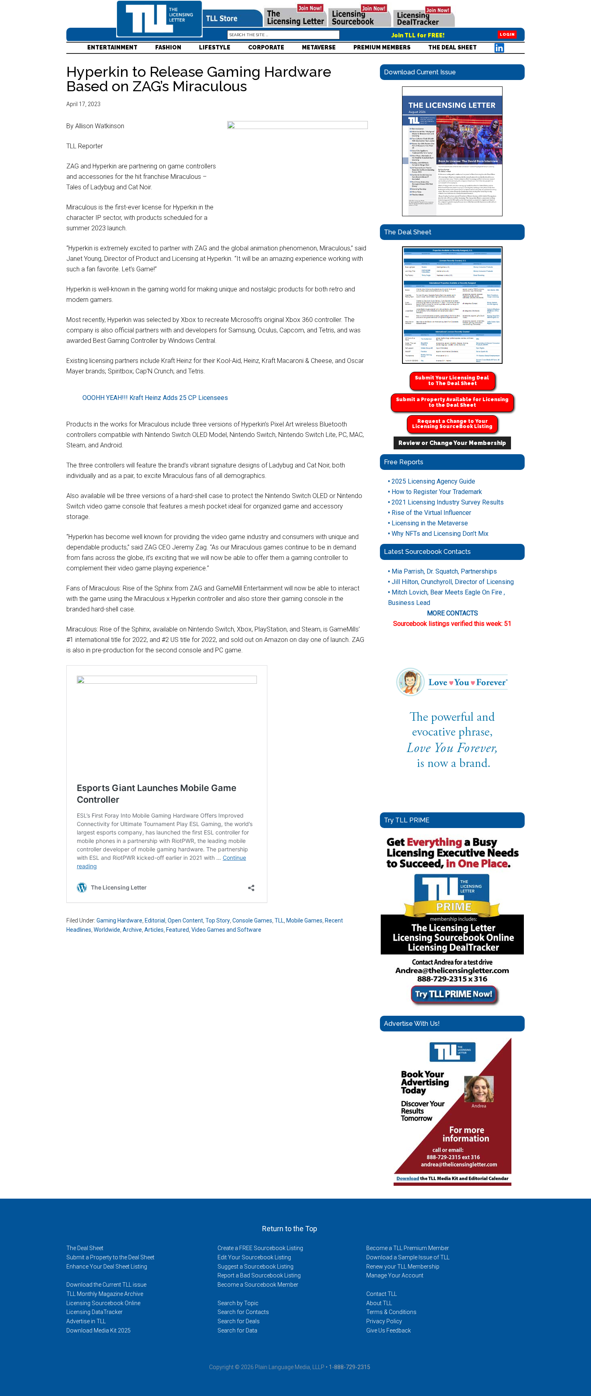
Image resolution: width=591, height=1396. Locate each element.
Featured (177, 930)
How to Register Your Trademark (435, 492)
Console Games (252, 920)
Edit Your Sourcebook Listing (254, 1257)
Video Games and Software (226, 930)
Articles (154, 930)
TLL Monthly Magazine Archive (104, 1294)
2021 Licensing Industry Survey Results (446, 502)
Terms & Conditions (391, 1312)
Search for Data (237, 1330)
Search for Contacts (243, 1312)
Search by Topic (238, 1303)
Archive (132, 930)
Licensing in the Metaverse (428, 523)
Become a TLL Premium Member (407, 1248)
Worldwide (107, 930)
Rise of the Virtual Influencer (429, 513)
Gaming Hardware (119, 920)
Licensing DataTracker (94, 1312)
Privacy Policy (384, 1321)
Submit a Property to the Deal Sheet (110, 1257)
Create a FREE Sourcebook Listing (260, 1248)
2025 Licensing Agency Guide (431, 481)
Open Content (185, 920)
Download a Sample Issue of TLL (407, 1257)
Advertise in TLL (86, 1321)
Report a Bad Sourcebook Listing (259, 1275)
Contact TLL (381, 1294)
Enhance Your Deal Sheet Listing (106, 1266)
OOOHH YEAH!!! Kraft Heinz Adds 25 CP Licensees (155, 398)
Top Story (217, 920)
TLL (279, 920)
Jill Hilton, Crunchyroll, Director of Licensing (451, 582)
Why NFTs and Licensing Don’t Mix (438, 533)
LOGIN (507, 35)
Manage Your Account (394, 1275)
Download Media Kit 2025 (98, 1330)
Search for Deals (239, 1321)
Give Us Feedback (388, 1330)
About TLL (379, 1303)
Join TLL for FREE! (418, 35)
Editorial (155, 920)
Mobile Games (304, 920)
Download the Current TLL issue (106, 1284)
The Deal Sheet (84, 1248)
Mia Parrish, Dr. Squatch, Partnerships (442, 571)
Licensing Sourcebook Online (103, 1303)
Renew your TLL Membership (402, 1266)
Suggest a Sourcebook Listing (255, 1266)
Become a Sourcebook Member (258, 1284)
